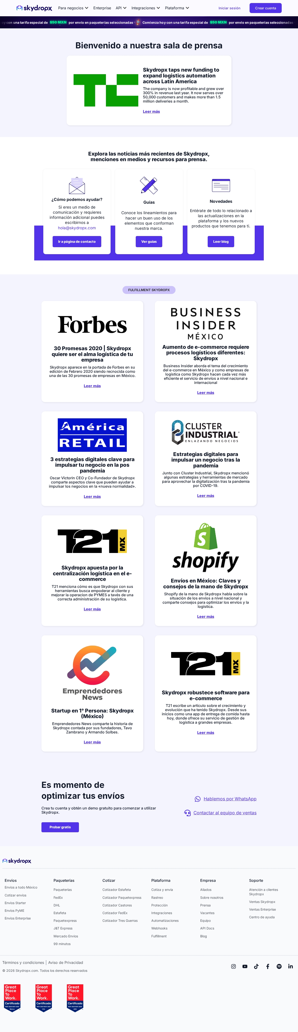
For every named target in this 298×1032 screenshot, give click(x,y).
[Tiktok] (256, 966)
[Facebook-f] (268, 966)
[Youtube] (245, 966)
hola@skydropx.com (77, 228)
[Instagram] (233, 966)
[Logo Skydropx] (34, 8)
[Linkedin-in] (290, 966)
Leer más (151, 111)
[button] (73, 8)
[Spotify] (279, 966)
